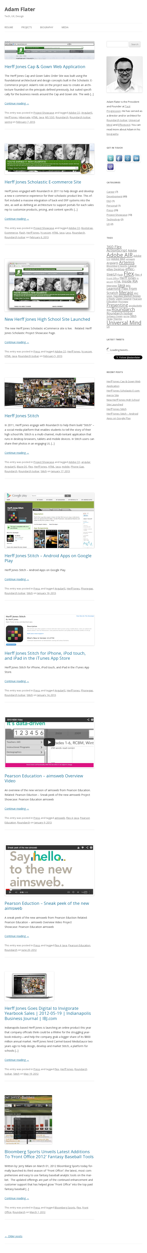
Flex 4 (69, 818)
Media (65, 27)
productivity (135, 305)
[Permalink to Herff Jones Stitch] (49, 411)
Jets (128, 285)
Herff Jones (11, 117)
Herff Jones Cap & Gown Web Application (45, 66)
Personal (112, 205)
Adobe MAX (118, 259)
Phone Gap (77, 466)
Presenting (117, 305)
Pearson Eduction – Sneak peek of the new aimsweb (47, 905)
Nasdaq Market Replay (127, 296)
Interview (112, 285)
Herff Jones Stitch (22, 415)
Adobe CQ (74, 112)
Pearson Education (79, 945)
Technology (113, 219)
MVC (136, 293)
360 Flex (114, 246)
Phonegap (87, 588)
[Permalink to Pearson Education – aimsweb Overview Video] (49, 772)
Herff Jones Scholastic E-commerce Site (43, 182)
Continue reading (17, 103)
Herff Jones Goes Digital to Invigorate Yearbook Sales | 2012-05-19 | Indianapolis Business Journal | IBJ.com (48, 1013)
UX (108, 224)
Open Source (124, 298)
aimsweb (60, 818)
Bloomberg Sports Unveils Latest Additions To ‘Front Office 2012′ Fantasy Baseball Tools (49, 1154)
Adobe (132, 250)
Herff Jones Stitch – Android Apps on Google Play (48, 558)
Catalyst (132, 266)
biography (112, 134)
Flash (22, 232)
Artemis (127, 262)
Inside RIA (130, 281)
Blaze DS (22, 466)
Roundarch (62, 117)
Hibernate (24, 117)
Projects (26, 27)
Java (41, 117)
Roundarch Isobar (80, 117)
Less (68, 232)
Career (111, 191)
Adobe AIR (120, 254)
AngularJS (86, 112)
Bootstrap (87, 228)
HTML (35, 117)
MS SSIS (50, 117)
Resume (9, 27)
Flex (30, 466)
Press (36, 351)
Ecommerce (11, 232)
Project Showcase (43, 112)
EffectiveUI (124, 124)
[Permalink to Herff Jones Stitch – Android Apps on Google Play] (49, 551)
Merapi (126, 292)
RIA (109, 310)
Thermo (117, 319)
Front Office (113, 278)
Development (114, 196)
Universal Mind (124, 322)
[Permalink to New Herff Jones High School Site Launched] (49, 315)
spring (8, 122)
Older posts (13, 1236)
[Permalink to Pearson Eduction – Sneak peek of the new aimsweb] (49, 899)
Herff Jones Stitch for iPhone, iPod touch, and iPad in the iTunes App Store (45, 655)
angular (85, 462)
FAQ (109, 201)
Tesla (110, 319)
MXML (110, 296)
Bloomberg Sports (65, 1207)
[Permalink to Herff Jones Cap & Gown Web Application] (49, 62)
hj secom (46, 232)
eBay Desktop (116, 269)
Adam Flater (20, 9)
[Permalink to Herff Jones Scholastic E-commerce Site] (49, 178)
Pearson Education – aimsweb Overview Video (44, 778)
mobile (66, 466)
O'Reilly (111, 298)
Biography (46, 27)
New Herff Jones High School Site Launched (47, 319)
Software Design (115, 316)
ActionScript (117, 250)
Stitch (44, 471)
